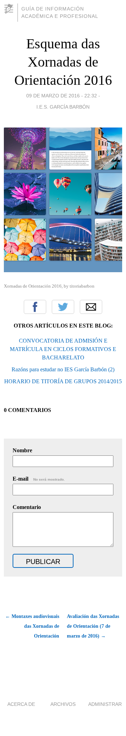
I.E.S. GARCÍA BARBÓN (63, 107)
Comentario (27, 507)
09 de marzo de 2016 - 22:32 (61, 95)
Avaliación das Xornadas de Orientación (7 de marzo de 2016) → (93, 626)
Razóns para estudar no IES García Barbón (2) (63, 369)
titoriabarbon (82, 286)
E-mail (39, 479)
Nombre (22, 450)
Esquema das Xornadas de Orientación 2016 (63, 62)
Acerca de (21, 704)
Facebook (35, 307)
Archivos (63, 704)
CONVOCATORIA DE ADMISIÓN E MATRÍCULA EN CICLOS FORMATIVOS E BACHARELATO (63, 349)
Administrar (105, 704)
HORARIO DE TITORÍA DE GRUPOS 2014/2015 (63, 381)
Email (91, 307)
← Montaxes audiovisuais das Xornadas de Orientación (32, 626)
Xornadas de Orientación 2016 (33, 286)
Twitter (63, 307)
